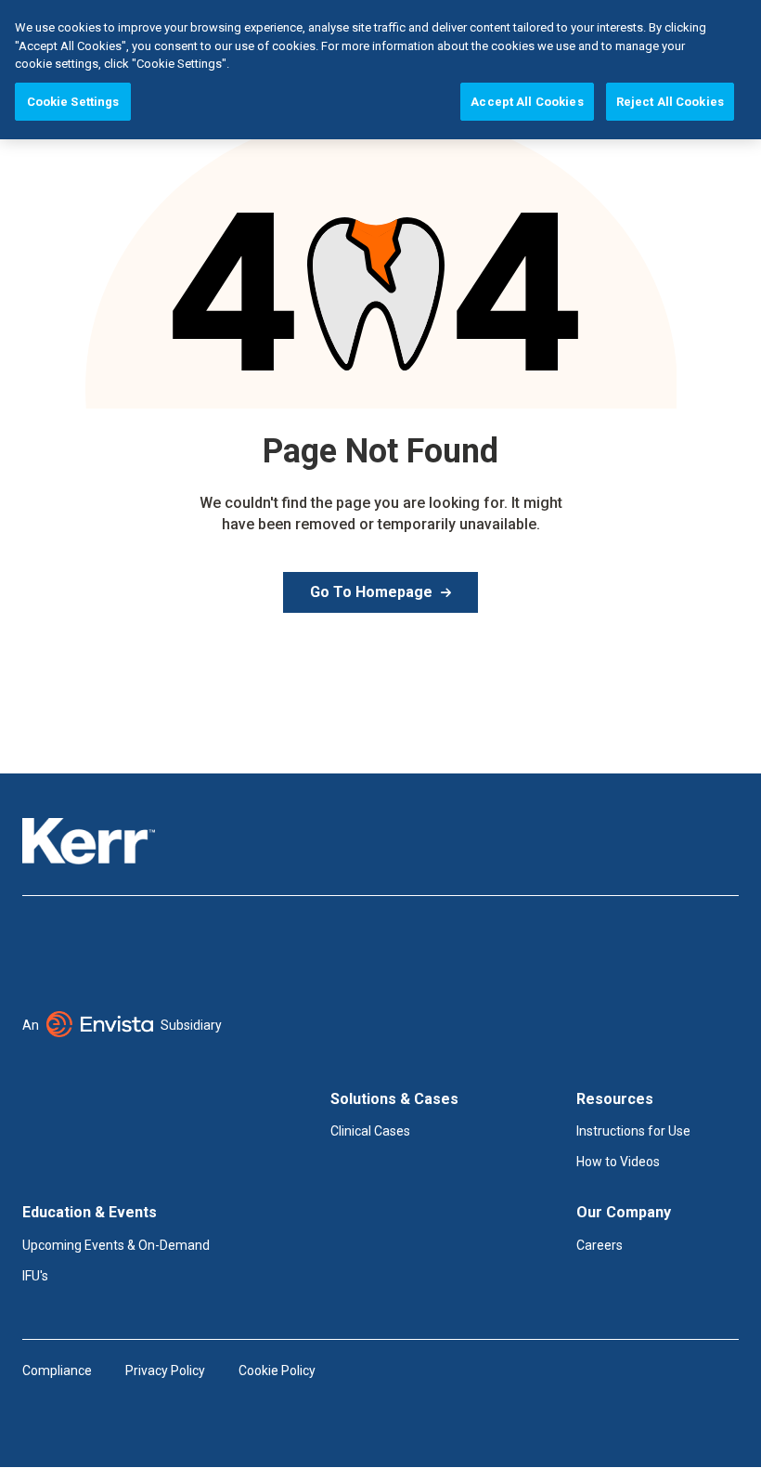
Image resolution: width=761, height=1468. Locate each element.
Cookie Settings (73, 102)
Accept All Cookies (527, 102)
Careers (599, 1245)
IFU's (35, 1275)
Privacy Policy (165, 1370)
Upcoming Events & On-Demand (116, 1245)
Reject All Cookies (670, 102)
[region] (380, 69)
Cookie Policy (277, 1370)
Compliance (57, 1370)
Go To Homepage (371, 592)
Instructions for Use (633, 1131)
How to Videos (618, 1161)
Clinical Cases (370, 1131)
